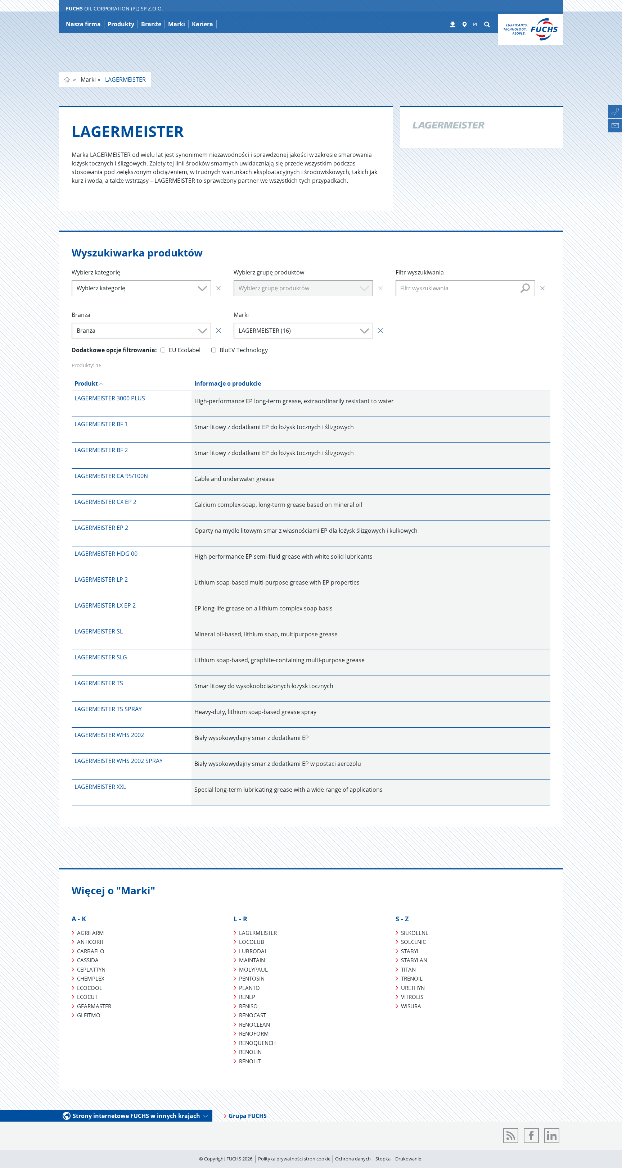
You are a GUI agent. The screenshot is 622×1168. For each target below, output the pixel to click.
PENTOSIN (252, 978)
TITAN (408, 969)
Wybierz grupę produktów (269, 272)
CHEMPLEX (90, 978)
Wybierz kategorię (96, 272)
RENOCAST (252, 1015)
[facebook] (531, 1135)
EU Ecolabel (184, 350)
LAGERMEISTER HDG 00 (106, 554)
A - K (79, 918)
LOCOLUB (251, 941)
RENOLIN (250, 1051)
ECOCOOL (89, 987)
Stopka (383, 1158)
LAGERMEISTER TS (99, 683)
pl (67, 79)
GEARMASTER (94, 1006)
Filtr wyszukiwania (420, 272)
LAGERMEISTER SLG (101, 657)
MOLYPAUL (253, 969)
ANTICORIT (90, 941)
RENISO (248, 1006)
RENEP (247, 996)
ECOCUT (87, 996)
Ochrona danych (353, 1158)
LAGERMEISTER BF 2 (101, 450)
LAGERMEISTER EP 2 (101, 528)
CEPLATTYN (91, 969)
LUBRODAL (253, 951)
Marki (87, 79)
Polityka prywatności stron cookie (294, 1158)
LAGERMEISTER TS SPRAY (108, 709)
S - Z (402, 918)
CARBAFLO (90, 951)
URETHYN (413, 987)
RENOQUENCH (257, 1042)
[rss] (510, 1135)
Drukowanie (408, 1158)
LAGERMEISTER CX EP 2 (105, 502)
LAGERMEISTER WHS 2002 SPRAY (119, 761)
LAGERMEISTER (125, 79)
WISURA (411, 1006)
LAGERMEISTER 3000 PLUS (110, 398)
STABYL (410, 951)
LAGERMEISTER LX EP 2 (105, 605)
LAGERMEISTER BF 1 (101, 424)
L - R (240, 918)
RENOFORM (254, 1033)
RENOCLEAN (254, 1024)
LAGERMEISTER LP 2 (101, 579)
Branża (81, 315)
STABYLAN (414, 960)
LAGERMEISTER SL (99, 631)
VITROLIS (412, 996)
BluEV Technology (244, 350)
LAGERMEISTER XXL (100, 787)
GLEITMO (88, 1015)
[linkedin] (551, 1135)
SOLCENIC (413, 941)
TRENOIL (412, 978)
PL (475, 24)
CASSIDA (88, 960)
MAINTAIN (252, 960)
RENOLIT (250, 1061)
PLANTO (249, 987)
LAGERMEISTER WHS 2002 (109, 735)
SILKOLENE (414, 932)
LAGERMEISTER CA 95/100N (111, 476)
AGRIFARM (90, 932)
